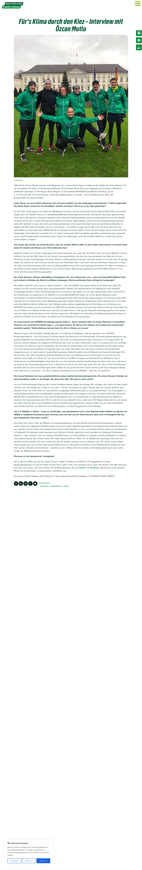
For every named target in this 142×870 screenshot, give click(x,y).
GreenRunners (57, 486)
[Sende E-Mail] (35, 483)
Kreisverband (45, 483)
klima (66, 486)
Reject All (29, 861)
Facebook (94, 467)
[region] (28, 853)
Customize (14, 861)
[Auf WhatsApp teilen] (30, 483)
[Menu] (138, 3)
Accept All (43, 861)
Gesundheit (45, 486)
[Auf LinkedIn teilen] (21, 483)
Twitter (82, 467)
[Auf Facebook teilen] (16, 483)
